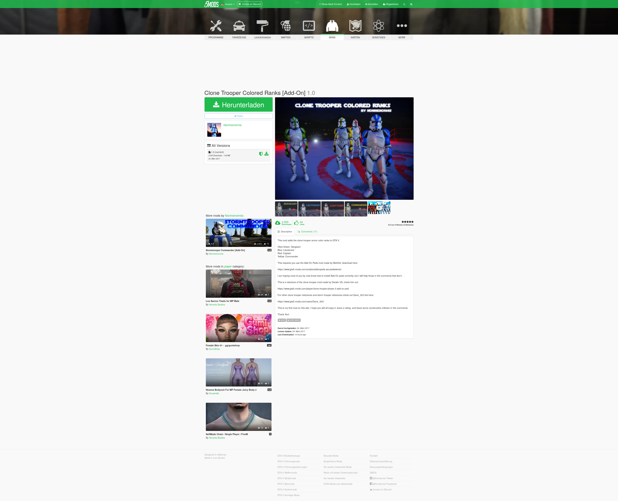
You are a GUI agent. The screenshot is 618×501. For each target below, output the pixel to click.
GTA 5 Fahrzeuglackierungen (292, 467)
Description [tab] (286, 231)
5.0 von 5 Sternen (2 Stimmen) (401, 225)
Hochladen (354, 4)
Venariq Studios (217, 304)
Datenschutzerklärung (381, 461)
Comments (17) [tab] (308, 231)
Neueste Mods (331, 455)
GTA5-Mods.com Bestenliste (338, 483)
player (228, 266)
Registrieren (392, 4)
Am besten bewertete (334, 478)
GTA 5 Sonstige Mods (288, 495)
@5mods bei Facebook (384, 483)
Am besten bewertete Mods (338, 467)
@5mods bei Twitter (382, 478)
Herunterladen (242, 104)
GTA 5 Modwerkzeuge (288, 455)
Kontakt (374, 455)
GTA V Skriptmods (286, 478)
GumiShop (214, 348)
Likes (302, 224)
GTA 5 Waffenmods (287, 472)
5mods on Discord (381, 489)
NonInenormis (233, 125)
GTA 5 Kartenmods (287, 489)
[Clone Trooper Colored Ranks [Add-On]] (344, 148)
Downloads (286, 224)
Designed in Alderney (215, 454)
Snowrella (214, 393)
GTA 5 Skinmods (285, 483)
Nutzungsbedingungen (381, 467)
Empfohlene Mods (333, 461)
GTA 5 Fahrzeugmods (288, 461)
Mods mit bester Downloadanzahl (341, 472)
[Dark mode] (404, 4)
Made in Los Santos (215, 457)
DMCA (373, 472)
